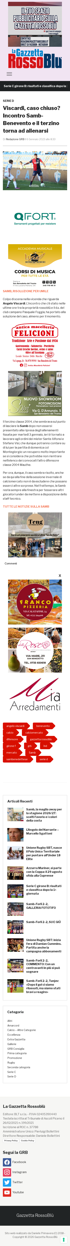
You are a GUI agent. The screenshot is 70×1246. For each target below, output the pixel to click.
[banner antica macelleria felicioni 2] (35, 344)
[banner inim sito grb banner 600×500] (35, 24)
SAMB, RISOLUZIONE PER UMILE (25, 291)
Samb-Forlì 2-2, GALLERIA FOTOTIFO (41, 906)
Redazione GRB (15, 139)
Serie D (8, 101)
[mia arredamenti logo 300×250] (35, 693)
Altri (9, 1020)
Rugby (11, 1062)
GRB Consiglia (15, 1048)
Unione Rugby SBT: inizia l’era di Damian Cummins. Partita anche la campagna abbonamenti (43, 945)
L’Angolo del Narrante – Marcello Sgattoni (42, 831)
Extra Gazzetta (16, 1039)
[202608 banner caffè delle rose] (35, 650)
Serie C (11, 1071)
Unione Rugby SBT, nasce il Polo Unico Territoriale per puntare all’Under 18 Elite (44, 853)
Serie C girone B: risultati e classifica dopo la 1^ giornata (43, 889)
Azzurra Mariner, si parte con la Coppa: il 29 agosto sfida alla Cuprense (44, 871)
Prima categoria (17, 1053)
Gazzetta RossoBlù (35, 1215)
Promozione (14, 1057)
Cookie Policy (27, 1140)
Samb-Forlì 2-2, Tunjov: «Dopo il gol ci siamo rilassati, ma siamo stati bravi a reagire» (43, 986)
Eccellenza (13, 1034)
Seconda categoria (18, 1067)
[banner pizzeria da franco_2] (35, 602)
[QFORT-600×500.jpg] (35, 218)
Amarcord (13, 1025)
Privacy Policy (11, 1140)
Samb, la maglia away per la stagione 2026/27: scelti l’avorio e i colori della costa (44, 815)
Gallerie (11, 1044)
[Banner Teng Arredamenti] (35, 534)
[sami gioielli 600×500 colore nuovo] (35, 393)
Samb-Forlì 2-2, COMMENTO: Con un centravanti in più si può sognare (43, 966)
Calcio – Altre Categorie (21, 1030)
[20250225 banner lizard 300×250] (35, 266)
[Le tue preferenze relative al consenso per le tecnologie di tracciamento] (63, 1239)
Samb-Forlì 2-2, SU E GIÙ (43, 922)
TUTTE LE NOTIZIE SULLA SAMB (26, 506)
